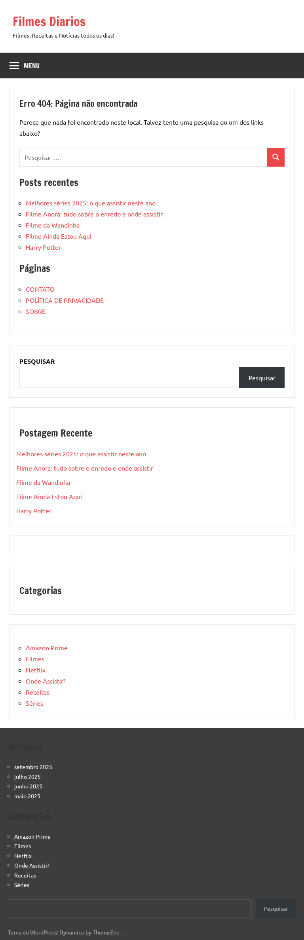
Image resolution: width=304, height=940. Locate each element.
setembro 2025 (33, 766)
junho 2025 (28, 786)
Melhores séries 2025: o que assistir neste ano (91, 203)
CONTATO (40, 289)
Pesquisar (262, 378)
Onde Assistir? (45, 681)
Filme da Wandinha (53, 225)
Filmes (35, 659)
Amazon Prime (47, 647)
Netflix (36, 670)
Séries (34, 703)
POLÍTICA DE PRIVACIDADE (65, 300)
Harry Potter (43, 247)
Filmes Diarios (49, 21)
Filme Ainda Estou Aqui (58, 236)
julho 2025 (27, 776)
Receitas (37, 692)
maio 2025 (27, 795)
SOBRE (36, 311)
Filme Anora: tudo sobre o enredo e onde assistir (94, 214)
